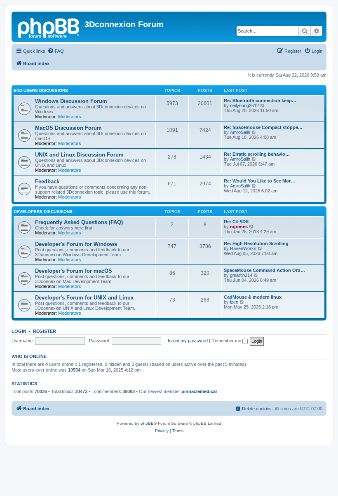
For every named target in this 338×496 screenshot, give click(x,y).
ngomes (239, 226)
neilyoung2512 (244, 105)
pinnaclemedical (199, 391)
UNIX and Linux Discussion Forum (79, 155)
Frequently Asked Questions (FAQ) (79, 222)
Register (44, 331)
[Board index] (49, 27)
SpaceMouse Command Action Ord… (264, 270)
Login (19, 331)
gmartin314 (241, 275)
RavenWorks (243, 248)
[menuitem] (55, 51)
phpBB (147, 423)
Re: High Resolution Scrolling (256, 243)
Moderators (69, 116)
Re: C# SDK (236, 221)
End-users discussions (41, 90)
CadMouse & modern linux (253, 297)
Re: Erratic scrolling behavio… (257, 154)
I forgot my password (186, 340)
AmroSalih (240, 132)
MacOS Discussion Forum (68, 128)
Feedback (47, 181)
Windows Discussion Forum (71, 101)
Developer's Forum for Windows (76, 244)
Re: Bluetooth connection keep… (260, 100)
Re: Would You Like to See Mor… (259, 180)
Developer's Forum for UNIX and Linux (84, 298)
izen (234, 301)
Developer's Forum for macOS (73, 271)
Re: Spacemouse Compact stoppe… (263, 127)
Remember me (226, 340)
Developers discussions (43, 211)
